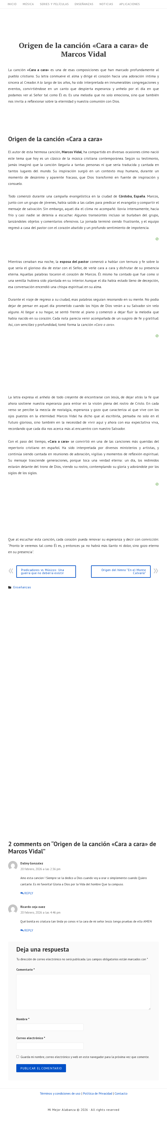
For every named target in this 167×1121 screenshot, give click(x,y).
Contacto (121, 1093)
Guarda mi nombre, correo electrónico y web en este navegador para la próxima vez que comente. (85, 1057)
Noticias (106, 4)
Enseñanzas (84, 4)
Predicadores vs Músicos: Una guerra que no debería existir (42, 571)
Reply (28, 893)
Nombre (23, 1019)
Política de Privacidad (97, 1093)
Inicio (12, 4)
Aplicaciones (129, 4)
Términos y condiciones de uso (60, 1093)
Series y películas (54, 4)
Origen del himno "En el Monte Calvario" (123, 571)
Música (28, 4)
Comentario (25, 969)
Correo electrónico (30, 1038)
